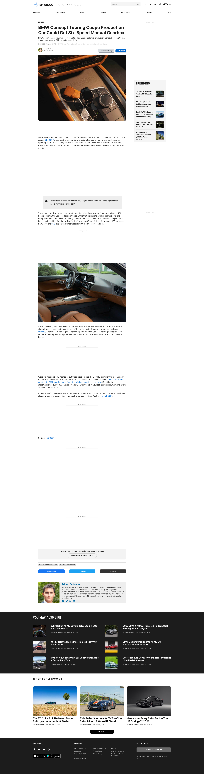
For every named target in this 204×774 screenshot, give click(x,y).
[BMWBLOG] (50, 744)
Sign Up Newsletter (117, 751)
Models (36, 12)
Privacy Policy (97, 754)
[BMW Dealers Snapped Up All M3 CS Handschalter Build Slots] (111, 642)
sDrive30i (42, 332)
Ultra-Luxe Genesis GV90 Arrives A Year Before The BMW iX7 (144, 104)
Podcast (149, 12)
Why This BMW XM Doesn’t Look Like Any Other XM (144, 124)
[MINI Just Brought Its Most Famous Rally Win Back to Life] (39, 642)
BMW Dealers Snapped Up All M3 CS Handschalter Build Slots (142, 643)
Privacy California (80, 758)
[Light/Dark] (165, 4)
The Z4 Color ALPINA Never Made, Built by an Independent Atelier (53, 720)
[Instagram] (160, 4)
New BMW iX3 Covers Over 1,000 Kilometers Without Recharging (144, 114)
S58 (53, 224)
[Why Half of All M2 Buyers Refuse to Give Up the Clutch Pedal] (39, 626)
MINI (169, 12)
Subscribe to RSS (80, 754)
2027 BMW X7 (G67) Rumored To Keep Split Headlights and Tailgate (145, 627)
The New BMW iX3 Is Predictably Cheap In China (144, 94)
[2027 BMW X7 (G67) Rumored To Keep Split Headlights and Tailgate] (111, 626)
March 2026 (107, 396)
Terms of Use (97, 751)
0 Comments (121, 51)
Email (114, 571)
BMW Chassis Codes (99, 748)
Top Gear (49, 438)
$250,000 (49, 140)
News (82, 12)
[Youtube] (155, 4)
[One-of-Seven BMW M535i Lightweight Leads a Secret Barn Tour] (39, 657)
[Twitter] (151, 4)
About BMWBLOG (80, 748)
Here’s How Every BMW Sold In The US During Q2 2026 (147, 720)
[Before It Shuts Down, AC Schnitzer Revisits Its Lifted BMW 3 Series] (111, 657)
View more (101, 732)
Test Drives (60, 12)
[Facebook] (146, 4)
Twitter (83, 571)
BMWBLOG (41, 44)
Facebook (52, 571)
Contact (69, 5)
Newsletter (77, 5)
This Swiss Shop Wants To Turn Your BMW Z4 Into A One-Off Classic (101, 720)
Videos (103, 12)
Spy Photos (125, 12)
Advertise (61, 5)
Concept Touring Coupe (67, 565)
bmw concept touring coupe (48, 565)
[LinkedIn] (74, 601)
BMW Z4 (41, 22)
